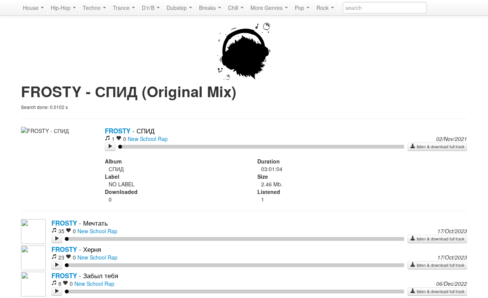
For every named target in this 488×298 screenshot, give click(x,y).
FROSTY (117, 130)
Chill (234, 7)
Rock (323, 7)
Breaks (208, 7)
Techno (92, 7)
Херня (92, 249)
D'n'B (149, 7)
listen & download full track (440, 146)
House (31, 7)
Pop (300, 7)
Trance (122, 7)
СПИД (145, 130)
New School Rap (148, 139)
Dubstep (177, 7)
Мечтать (95, 223)
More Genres (267, 7)
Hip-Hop (61, 7)
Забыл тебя (100, 275)
